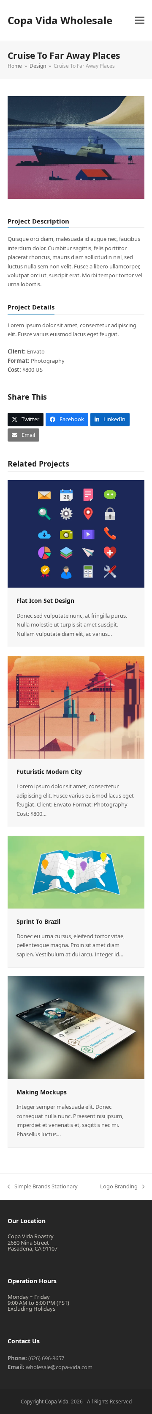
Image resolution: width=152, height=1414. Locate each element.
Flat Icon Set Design (45, 601)
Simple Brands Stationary (43, 1186)
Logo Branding (119, 1186)
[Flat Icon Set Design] (76, 533)
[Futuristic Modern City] (76, 706)
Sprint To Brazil (38, 921)
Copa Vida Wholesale (60, 20)
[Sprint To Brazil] (76, 871)
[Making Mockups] (76, 1027)
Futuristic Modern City (49, 772)
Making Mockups (41, 1092)
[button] (139, 20)
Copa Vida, (58, 1401)
